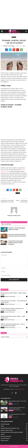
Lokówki (2, 434)
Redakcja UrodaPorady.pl (8, 45)
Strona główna (3, 34)
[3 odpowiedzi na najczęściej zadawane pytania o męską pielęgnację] (4, 242)
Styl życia (10, 403)
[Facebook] (12, 393)
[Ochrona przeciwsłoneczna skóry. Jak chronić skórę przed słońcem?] (4, 236)
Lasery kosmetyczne (5, 438)
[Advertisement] (14, 15)
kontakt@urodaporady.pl (19, 389)
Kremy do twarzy (4, 440)
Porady (2, 304)
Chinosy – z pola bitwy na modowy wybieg (21, 201)
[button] (26, 31)
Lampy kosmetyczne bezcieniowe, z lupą (10, 428)
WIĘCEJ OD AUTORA (6, 224)
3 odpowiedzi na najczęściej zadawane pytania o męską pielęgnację (15, 242)
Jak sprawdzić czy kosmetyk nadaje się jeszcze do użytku (7, 201)
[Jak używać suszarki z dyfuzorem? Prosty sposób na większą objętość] (4, 409)
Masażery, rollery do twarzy (7, 430)
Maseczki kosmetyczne (6, 436)
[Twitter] (15, 393)
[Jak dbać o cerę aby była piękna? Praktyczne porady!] (4, 229)
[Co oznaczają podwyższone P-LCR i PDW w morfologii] (4, 415)
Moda (2, 319)
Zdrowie (2, 296)
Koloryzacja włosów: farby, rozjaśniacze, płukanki (12, 432)
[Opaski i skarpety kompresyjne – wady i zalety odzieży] (4, 402)
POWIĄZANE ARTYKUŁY (6, 222)
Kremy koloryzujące (5, 424)
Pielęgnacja (14, 37)
